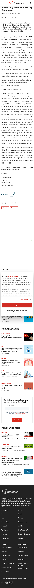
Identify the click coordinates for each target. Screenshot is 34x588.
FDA (2, 346)
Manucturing (5, 333)
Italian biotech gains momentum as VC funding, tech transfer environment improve (11, 460)
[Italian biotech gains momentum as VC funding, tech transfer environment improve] (28, 458)
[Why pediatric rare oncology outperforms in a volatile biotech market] (28, 362)
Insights (4, 432)
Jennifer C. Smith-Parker (23, 439)
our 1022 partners (13, 276)
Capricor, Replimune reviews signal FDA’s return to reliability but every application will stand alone (11, 350)
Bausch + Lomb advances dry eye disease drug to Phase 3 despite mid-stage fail (12, 318)
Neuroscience (6, 383)
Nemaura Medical (26, 39)
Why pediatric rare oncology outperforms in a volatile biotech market (10, 362)
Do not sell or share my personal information (17, 311)
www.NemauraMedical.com (10, 169)
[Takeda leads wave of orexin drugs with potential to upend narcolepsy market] (28, 386)
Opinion (3, 358)
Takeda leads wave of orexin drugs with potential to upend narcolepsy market (11, 387)
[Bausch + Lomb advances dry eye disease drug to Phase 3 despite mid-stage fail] (28, 318)
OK (17, 305)
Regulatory (5, 470)
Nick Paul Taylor (5, 341)
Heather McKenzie (6, 378)
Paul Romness (5, 365)
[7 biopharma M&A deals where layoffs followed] (28, 446)
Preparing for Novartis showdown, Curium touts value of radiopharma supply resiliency (11, 337)
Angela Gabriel (21, 450)
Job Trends (5, 444)
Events (5, 208)
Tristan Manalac (5, 321)
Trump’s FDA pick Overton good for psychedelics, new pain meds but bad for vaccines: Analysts (11, 374)
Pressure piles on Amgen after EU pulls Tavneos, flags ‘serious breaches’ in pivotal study (11, 474)
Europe (13, 208)
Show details (24, 299)
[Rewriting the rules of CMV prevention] (28, 434)
